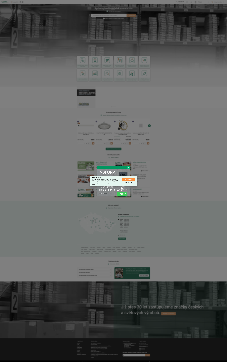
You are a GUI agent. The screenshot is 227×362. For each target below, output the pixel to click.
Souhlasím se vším (128, 179)
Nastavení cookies (128, 182)
